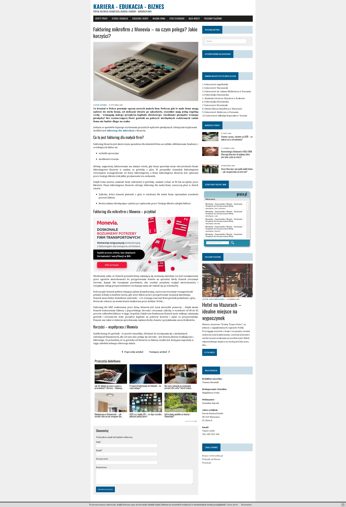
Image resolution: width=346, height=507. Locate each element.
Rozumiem (246, 504)
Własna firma (159, 18)
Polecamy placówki (213, 18)
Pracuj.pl (206, 462)
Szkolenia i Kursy (140, 18)
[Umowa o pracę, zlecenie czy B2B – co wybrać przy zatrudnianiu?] (210, 139)
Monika (103, 105)
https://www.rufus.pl (212, 455)
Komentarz (101, 467)
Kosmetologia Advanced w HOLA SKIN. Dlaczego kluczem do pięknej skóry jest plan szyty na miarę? (236, 154)
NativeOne (146, 421)
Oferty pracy (101, 18)
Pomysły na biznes (211, 459)
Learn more (232, 504)
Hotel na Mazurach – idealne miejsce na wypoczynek (221, 311)
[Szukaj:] (226, 40)
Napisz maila (208, 430)
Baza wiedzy (194, 18)
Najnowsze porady (212, 125)
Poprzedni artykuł (133, 351)
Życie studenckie (176, 18)
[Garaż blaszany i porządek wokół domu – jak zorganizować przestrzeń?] (210, 171)
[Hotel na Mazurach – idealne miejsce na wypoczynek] (227, 295)
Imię (98, 441)
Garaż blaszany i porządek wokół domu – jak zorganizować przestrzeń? (237, 170)
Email (98, 450)
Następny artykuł (158, 351)
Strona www (102, 458)
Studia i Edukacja (120, 18)
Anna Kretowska (217, 299)
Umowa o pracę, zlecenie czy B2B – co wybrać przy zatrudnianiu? (236, 138)
